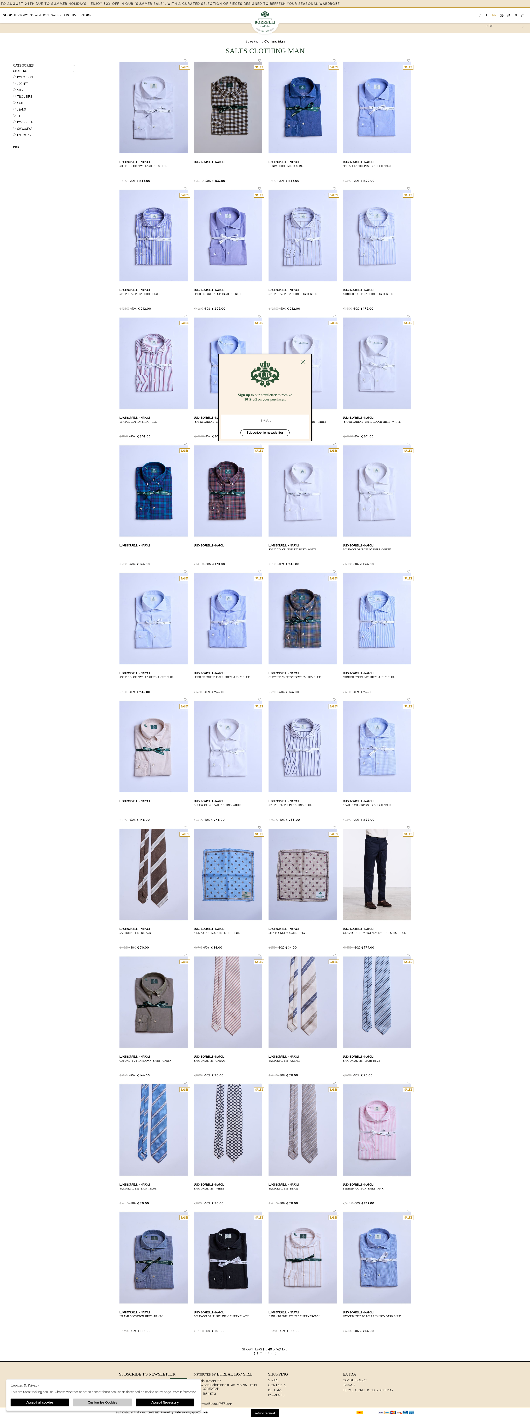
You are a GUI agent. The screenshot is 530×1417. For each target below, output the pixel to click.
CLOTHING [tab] (20, 71)
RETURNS (275, 1390)
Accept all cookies (40, 1402)
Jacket (22, 84)
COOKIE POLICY (355, 1380)
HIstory (21, 15)
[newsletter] (509, 15)
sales (56, 15)
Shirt (21, 90)
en (494, 15)
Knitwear (24, 135)
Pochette (25, 122)
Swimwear (25, 129)
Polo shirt (25, 77)
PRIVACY (349, 1385)
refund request (265, 1413)
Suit (20, 103)
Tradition (39, 15)
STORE (273, 1380)
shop (7, 15)
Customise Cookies (102, 1402)
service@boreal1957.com (214, 1404)
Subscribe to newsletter (265, 432)
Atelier (178, 1412)
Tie (19, 116)
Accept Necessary (165, 1402)
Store (86, 15)
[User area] (516, 15)
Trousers (25, 97)
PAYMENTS (276, 1395)
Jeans (21, 109)
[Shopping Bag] (523, 15)
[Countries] (502, 15)
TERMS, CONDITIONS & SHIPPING (368, 1390)
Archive (70, 15)
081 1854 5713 (207, 1394)
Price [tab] (18, 147)
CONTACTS (277, 1385)
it (487, 15)
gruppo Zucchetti (199, 1412)
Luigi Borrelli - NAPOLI (265, 22)
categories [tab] (23, 65)
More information (184, 1392)
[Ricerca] (481, 15)
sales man (253, 41)
